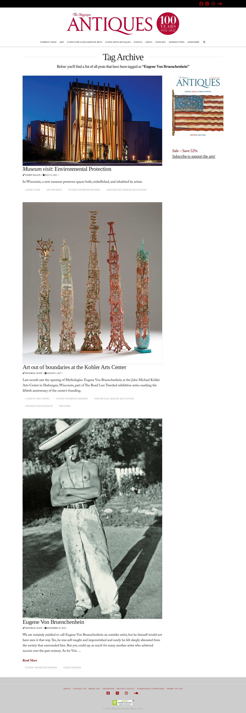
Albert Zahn (32, 189)
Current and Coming (37, 398)
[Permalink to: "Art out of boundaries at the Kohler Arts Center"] (92, 283)
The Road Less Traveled (39, 405)
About (67, 689)
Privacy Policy (126, 689)
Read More (30, 660)
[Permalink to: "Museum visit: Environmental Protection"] (92, 121)
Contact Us (80, 689)
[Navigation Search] (204, 42)
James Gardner (72, 667)
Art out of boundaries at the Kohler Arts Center (74, 367)
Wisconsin (65, 405)
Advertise (108, 689)
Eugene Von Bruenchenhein (84, 189)
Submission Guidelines (151, 689)
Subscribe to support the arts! (193, 156)
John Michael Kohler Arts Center (126, 189)
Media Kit (94, 689)
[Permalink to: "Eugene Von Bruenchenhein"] (92, 518)
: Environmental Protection (67, 169)
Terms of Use (175, 689)
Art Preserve (54, 189)
